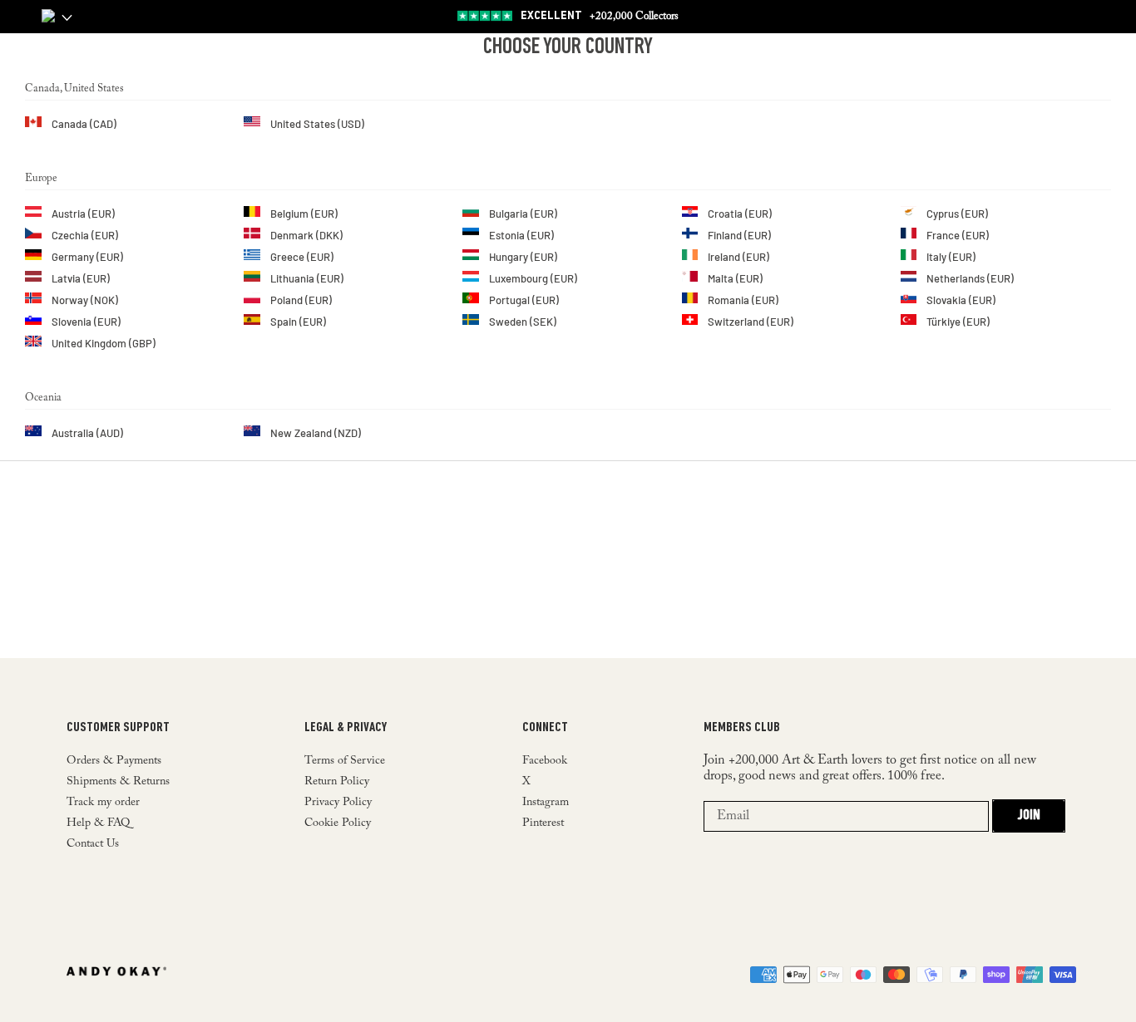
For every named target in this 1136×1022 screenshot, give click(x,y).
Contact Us (93, 844)
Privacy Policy (338, 802)
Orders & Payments (114, 761)
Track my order (103, 802)
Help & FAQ (98, 823)
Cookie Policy (337, 823)
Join (1028, 815)
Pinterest (543, 823)
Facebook (544, 761)
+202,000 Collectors (600, 16)
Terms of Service (344, 761)
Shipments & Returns (118, 782)
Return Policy (336, 782)
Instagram (545, 802)
